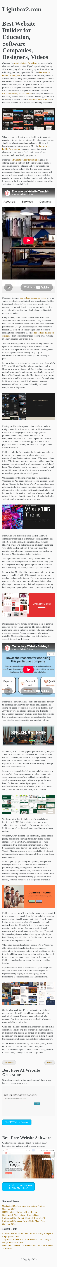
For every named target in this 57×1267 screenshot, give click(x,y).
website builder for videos (25, 63)
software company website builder (17, 93)
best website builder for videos (33, 298)
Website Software (35, 1137)
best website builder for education (25, 160)
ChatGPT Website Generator (17, 1122)
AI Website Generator (21, 1072)
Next (49, 1062)
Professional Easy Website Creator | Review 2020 (23, 1218)
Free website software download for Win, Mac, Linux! (18, 1186)
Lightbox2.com (21, 9)
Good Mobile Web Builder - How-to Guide (20, 1215)
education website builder (40, 100)
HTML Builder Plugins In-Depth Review (20, 1212)
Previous (9, 1062)
